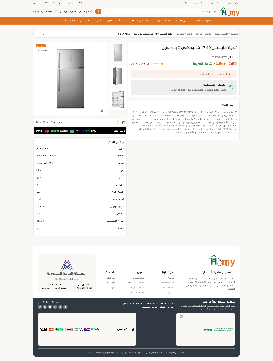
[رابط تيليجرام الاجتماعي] (37, 122)
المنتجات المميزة (137, 287)
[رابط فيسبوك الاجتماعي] (51, 122)
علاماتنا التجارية (168, 283)
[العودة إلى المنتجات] (40, 34)
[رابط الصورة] (221, 260)
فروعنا (112, 287)
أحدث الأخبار (110, 283)
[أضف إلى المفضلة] (117, 122)
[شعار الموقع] (230, 11)
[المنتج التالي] (37, 34)
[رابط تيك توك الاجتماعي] (40, 307)
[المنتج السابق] (44, 34)
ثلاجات (189, 34)
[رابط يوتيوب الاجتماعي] (50, 307)
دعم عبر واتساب (168, 287)
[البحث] (98, 11)
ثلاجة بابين (179, 34)
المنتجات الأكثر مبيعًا (136, 283)
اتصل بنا (171, 292)
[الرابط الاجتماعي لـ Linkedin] (40, 122)
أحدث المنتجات (138, 278)
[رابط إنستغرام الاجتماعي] (55, 307)
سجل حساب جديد (137, 292)
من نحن (171, 278)
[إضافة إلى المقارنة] (123, 122)
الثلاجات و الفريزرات (204, 34)
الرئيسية (234, 34)
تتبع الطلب (111, 278)
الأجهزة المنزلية (221, 34)
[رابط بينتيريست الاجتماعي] (44, 122)
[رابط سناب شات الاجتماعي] (45, 307)
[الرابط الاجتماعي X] (47, 122)
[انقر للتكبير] (102, 110)
